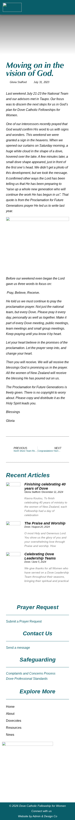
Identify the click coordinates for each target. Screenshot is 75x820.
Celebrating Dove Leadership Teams (40, 556)
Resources (13, 727)
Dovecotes (13, 720)
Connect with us (41, 811)
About (10, 713)
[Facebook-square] (71, 7)
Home (10, 706)
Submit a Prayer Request (24, 621)
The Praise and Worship (44, 523)
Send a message (18, 647)
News (10, 734)
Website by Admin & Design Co (37, 816)
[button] (63, 7)
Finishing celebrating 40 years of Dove (45, 486)
